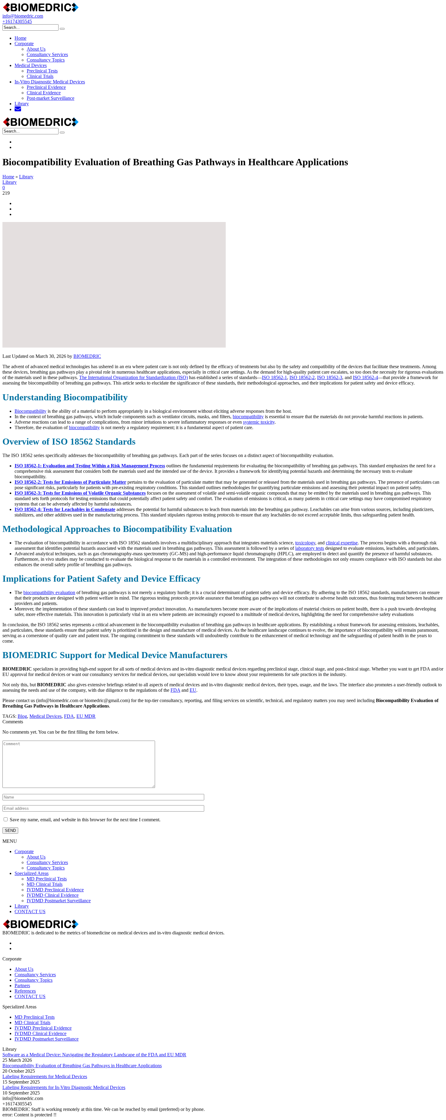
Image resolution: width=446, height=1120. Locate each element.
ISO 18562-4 (365, 377)
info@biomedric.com (22, 15)
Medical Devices (45, 716)
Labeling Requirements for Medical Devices (44, 1076)
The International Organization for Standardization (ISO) (133, 377)
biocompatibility (248, 416)
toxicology (305, 542)
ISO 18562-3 (329, 377)
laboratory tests (309, 548)
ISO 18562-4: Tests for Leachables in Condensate (65, 509)
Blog (22, 716)
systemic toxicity (259, 422)
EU (193, 690)
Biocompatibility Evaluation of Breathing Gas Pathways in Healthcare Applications (82, 1065)
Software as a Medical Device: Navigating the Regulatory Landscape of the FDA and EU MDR (94, 1054)
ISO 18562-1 (274, 377)
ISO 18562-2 (302, 377)
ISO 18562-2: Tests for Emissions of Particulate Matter (70, 482)
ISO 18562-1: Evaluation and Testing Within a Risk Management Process (90, 465)
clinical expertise (342, 542)
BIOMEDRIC (87, 356)
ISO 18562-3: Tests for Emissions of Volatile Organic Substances (80, 493)
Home (8, 176)
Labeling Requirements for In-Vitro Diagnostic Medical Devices (63, 1087)
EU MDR (86, 716)
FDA (175, 690)
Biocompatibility (30, 411)
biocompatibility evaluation (49, 592)
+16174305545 (17, 21)
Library (26, 176)
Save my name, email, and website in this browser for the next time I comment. (85, 819)
